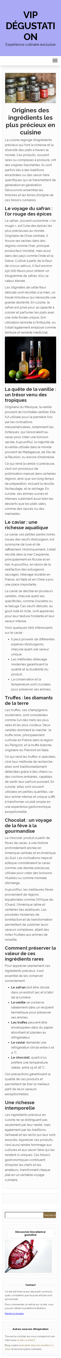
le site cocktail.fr (26, 1340)
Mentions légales (14, 1313)
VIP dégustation (30, 25)
